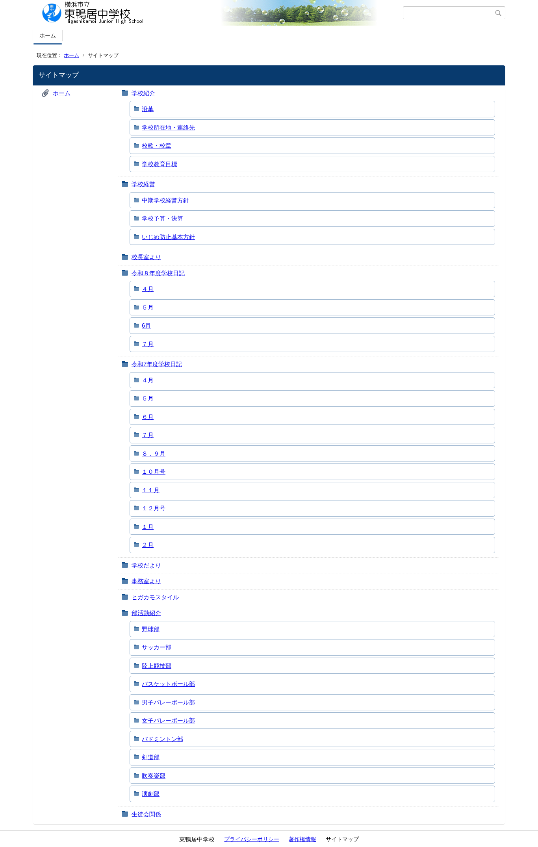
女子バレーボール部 (168, 720)
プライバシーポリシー (251, 839)
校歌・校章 (156, 145)
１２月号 (153, 508)
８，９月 (153, 453)
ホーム (47, 35)
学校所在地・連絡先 (168, 127)
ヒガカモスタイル (155, 597)
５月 (148, 307)
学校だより (146, 565)
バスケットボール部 (168, 683)
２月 (148, 544)
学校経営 (143, 184)
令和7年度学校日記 (157, 364)
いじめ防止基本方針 (168, 237)
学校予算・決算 (162, 218)
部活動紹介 (146, 613)
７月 (148, 344)
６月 (148, 416)
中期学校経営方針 (165, 200)
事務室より (146, 581)
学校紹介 (143, 93)
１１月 (151, 490)
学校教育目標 (159, 164)
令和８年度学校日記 (158, 273)
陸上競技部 (156, 665)
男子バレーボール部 (168, 702)
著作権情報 (302, 839)
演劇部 (151, 793)
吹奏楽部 (153, 775)
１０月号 (153, 471)
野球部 (151, 629)
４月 (148, 288)
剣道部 (151, 757)
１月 (148, 526)
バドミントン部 (162, 739)
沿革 (148, 109)
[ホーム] (219, 13)
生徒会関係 (146, 814)
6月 (146, 325)
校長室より (146, 257)
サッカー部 (156, 647)
